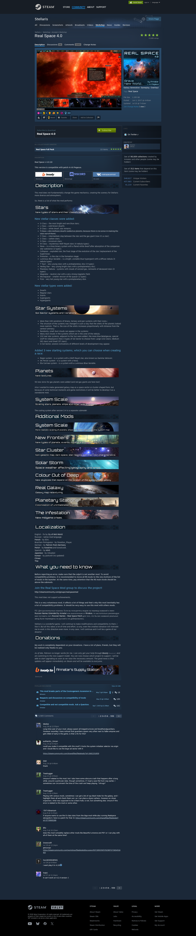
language (155, 2)
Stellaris (38, 32)
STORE (66, 7)
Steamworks (95, 921)
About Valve (118, 912)
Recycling (117, 925)
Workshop (46, 32)
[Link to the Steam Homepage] (45, 9)
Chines (38, 558)
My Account (160, 925)
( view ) (142, 106)
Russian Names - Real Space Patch (67, 616)
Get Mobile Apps (161, 916)
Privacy (134, 912)
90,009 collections (139, 156)
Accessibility (137, 916)
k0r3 (48, 550)
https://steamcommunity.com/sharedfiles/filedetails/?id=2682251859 (71, 753)
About (90, 7)
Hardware (117, 921)
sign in (146, 2)
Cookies (135, 925)
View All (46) (116, 686)
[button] (45, 103)
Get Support (160, 921)
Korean (38, 555)
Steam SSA (94, 916)
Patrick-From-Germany (56, 545)
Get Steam (159, 912)
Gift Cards (94, 929)
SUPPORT (101, 7)
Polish (37, 547)
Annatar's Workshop (59, 32)
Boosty (105, 653)
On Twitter (132, 134)
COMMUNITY (78, 7)
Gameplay (145, 87)
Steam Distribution (97, 925)
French (37, 539)
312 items (135, 168)
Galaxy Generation (132, 87)
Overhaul (155, 87)
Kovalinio (48, 547)
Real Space (133, 91)
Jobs (115, 916)
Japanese (39, 553)
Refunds (135, 929)
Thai (36, 561)
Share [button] (75, 118)
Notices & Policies (139, 921)
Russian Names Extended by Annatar (51, 613)
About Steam (95, 912)
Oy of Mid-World (55, 534)
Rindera (89, 613)
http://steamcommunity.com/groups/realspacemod (56, 592)
